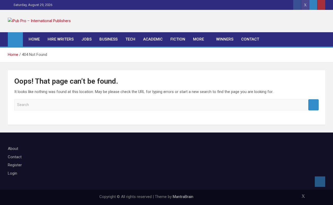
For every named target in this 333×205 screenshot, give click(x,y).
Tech (130, 39)
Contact (250, 39)
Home (34, 39)
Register (15, 165)
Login (12, 173)
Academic (153, 39)
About (13, 148)
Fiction (177, 39)
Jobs (86, 39)
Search (313, 104)
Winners (224, 39)
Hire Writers (61, 39)
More (198, 39)
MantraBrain (183, 196)
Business (108, 39)
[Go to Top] (320, 181)
